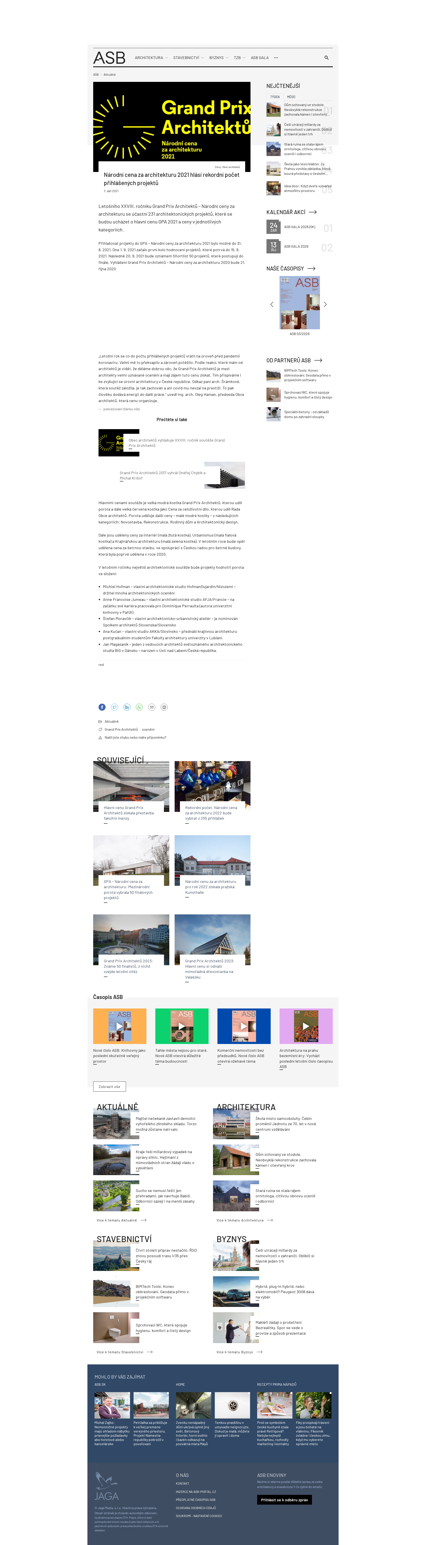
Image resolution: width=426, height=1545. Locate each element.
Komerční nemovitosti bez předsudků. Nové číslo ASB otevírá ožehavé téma (240, 1056)
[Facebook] (102, 707)
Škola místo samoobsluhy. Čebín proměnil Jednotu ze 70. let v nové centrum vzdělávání (286, 1124)
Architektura (149, 57)
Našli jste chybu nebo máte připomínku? (135, 737)
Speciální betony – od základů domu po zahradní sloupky (306, 414)
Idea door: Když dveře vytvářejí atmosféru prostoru (307, 188)
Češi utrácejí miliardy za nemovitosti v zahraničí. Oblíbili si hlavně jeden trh (285, 1255)
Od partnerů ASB (288, 360)
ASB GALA (260, 57)
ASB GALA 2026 (296, 246)
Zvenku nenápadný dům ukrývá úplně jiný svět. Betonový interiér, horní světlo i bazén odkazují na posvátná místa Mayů (192, 1433)
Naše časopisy (285, 268)
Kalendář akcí (285, 212)
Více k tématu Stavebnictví (120, 1352)
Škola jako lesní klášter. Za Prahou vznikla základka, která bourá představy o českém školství (307, 169)
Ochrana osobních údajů (196, 1508)
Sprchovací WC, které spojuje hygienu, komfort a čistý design (308, 394)
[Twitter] (114, 707)
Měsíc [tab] (291, 97)
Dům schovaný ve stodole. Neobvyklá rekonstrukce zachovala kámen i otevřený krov (286, 1160)
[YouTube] (139, 707)
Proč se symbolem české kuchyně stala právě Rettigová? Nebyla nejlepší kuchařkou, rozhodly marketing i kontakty (273, 1433)
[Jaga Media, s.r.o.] (107, 1485)
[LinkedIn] (126, 707)
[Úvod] (109, 57)
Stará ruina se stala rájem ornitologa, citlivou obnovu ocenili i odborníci (286, 1196)
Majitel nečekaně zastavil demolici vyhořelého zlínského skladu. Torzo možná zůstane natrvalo (166, 1124)
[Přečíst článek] (119, 1026)
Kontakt (182, 1483)
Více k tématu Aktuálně (117, 1220)
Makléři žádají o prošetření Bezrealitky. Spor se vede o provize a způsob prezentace (281, 1328)
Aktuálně (112, 721)
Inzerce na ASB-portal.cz (196, 1492)
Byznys (216, 57)
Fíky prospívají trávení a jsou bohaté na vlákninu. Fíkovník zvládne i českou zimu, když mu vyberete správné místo (313, 1433)
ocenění (148, 729)
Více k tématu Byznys (235, 1352)
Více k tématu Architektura (240, 1220)
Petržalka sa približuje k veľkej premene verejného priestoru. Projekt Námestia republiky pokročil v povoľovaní (150, 1433)
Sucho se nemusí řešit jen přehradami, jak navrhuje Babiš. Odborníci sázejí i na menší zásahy (165, 1196)
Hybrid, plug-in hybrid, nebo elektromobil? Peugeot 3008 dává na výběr (285, 1292)
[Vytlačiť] (164, 707)
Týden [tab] (275, 97)
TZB (237, 57)
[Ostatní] (276, 57)
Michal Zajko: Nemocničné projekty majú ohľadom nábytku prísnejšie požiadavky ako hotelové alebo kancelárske (112, 1433)
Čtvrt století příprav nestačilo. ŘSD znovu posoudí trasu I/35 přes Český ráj (166, 1255)
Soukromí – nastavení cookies (199, 1516)
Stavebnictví (186, 57)
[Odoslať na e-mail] (151, 707)
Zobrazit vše (109, 1086)
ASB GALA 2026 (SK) (299, 227)
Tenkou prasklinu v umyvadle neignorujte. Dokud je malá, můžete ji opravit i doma (232, 1428)
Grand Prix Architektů (121, 729)
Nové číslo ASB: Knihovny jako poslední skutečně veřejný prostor (119, 1056)
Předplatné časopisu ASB (195, 1500)
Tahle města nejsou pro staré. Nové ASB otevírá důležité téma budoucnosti (181, 1056)
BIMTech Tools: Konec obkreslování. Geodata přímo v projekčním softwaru (162, 1292)
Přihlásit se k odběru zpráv (284, 1499)
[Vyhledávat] (326, 57)
